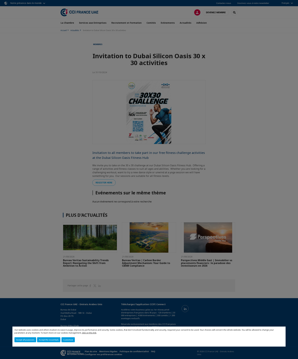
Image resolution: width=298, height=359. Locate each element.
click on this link (89, 332)
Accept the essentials (49, 339)
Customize (68, 339)
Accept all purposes (25, 339)
